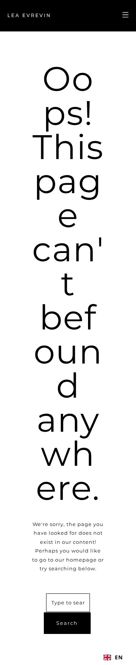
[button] (113, 657)
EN (119, 657)
